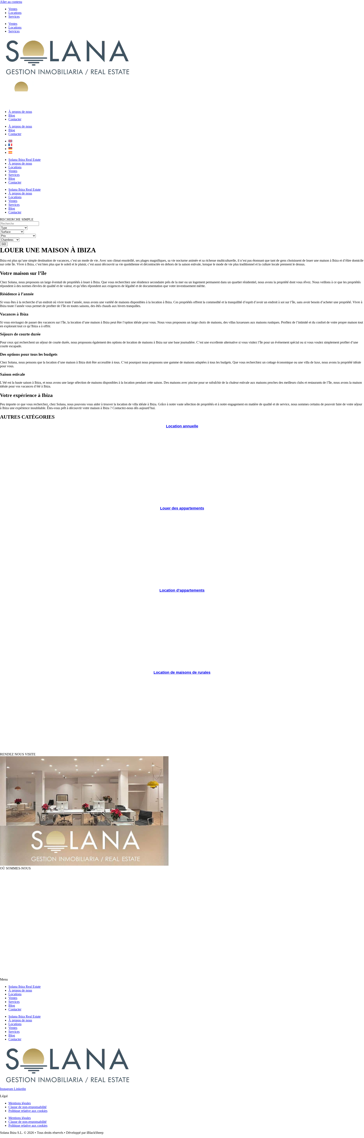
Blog (11, 115)
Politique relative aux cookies (27, 1111)
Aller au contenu (11, 2)
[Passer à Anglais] (10, 141)
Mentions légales (19, 1103)
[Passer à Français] (10, 145)
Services (14, 16)
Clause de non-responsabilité (27, 1107)
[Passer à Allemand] (10, 148)
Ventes (12, 9)
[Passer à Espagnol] (10, 152)
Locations (14, 13)
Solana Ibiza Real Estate (24, 159)
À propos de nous (20, 111)
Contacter (14, 119)
